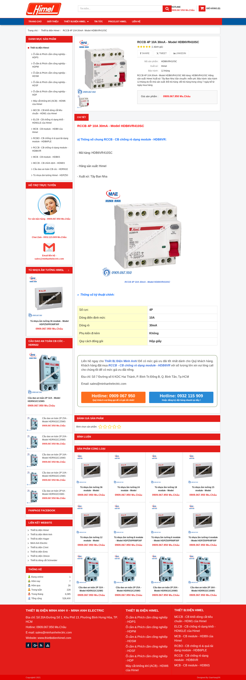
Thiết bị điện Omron (40, 556)
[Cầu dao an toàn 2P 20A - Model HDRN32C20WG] (34, 448)
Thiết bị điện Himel (75, 21)
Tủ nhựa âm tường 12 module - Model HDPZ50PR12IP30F (91, 540)
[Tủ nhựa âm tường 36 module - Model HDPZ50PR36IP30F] (49, 296)
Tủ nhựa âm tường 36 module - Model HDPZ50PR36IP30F (49, 323)
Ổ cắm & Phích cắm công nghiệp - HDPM (49, 65)
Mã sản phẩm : (151, 61)
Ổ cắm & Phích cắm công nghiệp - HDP (49, 93)
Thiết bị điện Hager (39, 539)
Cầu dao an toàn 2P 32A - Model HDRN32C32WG (44, 400)
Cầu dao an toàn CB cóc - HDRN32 (50, 169)
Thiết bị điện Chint (39, 547)
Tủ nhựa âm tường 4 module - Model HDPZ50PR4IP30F (203, 539)
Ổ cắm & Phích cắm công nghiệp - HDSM (49, 74)
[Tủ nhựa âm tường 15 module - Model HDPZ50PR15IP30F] (203, 469)
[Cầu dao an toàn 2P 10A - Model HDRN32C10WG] (34, 485)
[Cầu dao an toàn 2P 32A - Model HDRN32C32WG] (49, 373)
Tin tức (98, 21)
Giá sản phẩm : (149, 96)
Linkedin (180, 53)
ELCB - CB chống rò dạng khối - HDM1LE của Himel (48, 121)
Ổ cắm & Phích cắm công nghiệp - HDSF (49, 84)
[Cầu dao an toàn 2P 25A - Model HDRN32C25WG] (34, 430)
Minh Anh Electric (38, 543)
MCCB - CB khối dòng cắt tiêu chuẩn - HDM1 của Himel (47, 112)
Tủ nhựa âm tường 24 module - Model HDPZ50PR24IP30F (128, 490)
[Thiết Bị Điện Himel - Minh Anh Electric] (44, 15)
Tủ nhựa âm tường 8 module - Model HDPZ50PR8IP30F (128, 539)
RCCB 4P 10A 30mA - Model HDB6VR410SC (147, 282)
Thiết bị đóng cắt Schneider (43, 560)
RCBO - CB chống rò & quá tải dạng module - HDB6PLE (50, 140)
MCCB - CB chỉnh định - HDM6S (49, 163)
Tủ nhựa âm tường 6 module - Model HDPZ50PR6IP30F (165, 539)
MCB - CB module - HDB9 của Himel (47, 130)
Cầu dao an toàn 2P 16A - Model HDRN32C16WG (203, 589)
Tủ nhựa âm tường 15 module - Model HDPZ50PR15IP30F (203, 490)
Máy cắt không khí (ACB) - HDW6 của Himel (49, 102)
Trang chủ (35, 21)
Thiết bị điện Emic (39, 552)
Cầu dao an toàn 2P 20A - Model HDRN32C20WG (166, 589)
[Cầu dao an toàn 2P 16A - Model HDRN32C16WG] (34, 466)
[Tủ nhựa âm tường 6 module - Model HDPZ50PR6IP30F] (166, 519)
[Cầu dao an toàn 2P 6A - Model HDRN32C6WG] (34, 503)
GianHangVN (214, 677)
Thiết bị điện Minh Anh (41, 534)
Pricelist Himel (117, 21)
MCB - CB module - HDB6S (46, 157)
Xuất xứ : (154, 66)
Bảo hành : (153, 71)
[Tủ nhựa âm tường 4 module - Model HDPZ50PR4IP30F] (203, 519)
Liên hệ (136, 21)
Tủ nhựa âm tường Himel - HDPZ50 (50, 175)
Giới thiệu (53, 21)
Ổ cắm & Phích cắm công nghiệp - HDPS (49, 56)
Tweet (163, 53)
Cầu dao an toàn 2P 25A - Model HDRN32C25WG (129, 589)
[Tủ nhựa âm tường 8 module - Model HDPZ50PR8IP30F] (129, 519)
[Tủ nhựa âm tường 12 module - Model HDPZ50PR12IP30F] (91, 519)
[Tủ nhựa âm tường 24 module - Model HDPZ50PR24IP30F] (129, 469)
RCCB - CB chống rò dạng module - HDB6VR (50, 149)
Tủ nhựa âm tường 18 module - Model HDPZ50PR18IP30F (166, 490)
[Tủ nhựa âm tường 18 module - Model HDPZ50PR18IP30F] (166, 469)
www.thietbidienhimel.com (54, 637)
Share (145, 53)
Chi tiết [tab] (81, 117)
